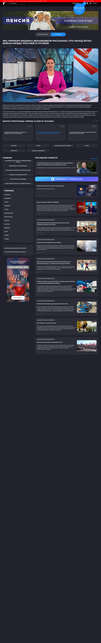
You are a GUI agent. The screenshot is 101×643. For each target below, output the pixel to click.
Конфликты (14, 150)
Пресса (87, 145)
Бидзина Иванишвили (38, 150)
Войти (95, 3)
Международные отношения (62, 145)
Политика (14, 145)
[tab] (42, 34)
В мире (38, 145)
